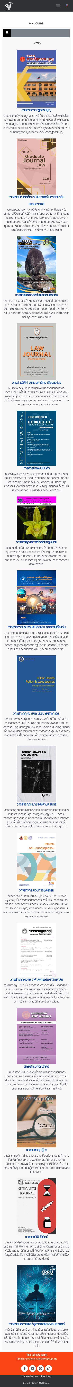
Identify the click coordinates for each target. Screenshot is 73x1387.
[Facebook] (24, 1368)
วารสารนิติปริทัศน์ (36, 1237)
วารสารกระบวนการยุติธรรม (36, 891)
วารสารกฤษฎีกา (36, 1150)
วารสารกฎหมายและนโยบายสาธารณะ (36, 714)
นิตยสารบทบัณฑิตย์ (36, 1067)
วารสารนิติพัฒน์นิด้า (36, 469)
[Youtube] (32, 1368)
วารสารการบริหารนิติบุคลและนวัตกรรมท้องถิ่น (37, 628)
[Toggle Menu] (58, 6)
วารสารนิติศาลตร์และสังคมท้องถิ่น (36, 295)
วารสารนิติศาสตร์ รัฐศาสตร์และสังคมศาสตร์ (37, 1324)
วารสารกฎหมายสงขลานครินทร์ (36, 805)
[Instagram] (40, 1368)
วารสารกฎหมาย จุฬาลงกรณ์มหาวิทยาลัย (36, 980)
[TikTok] (48, 1368)
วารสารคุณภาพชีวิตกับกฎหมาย (36, 543)
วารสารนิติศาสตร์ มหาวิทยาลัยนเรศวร (36, 383)
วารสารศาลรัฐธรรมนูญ (36, 110)
